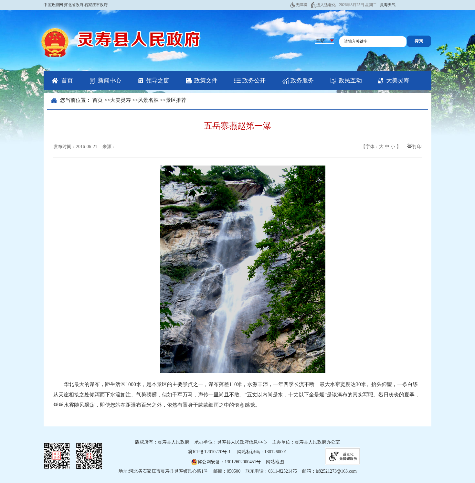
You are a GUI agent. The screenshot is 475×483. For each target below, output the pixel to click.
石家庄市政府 (96, 5)
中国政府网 (53, 5)
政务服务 (302, 80)
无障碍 (301, 5)
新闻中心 (109, 80)
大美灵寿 (397, 80)
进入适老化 (326, 5)
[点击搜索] (418, 45)
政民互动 (350, 80)
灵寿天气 (388, 5)
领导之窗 (157, 80)
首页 (67, 80)
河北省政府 (73, 5)
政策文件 (205, 80)
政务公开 (254, 80)
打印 (417, 146)
